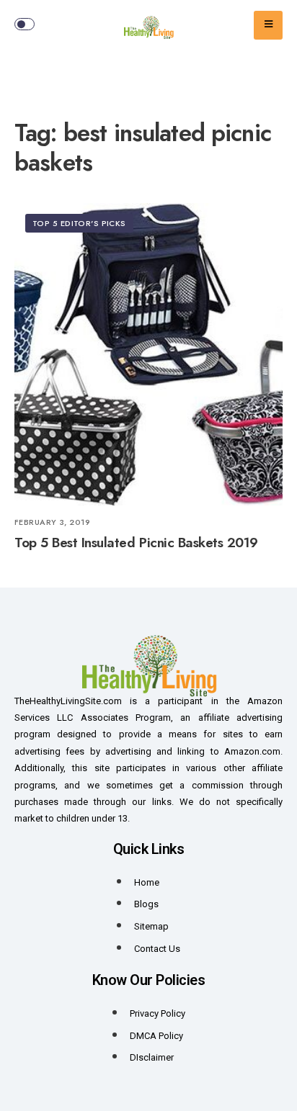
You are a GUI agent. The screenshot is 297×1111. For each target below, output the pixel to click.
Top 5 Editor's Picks (79, 223)
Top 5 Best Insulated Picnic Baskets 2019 (136, 543)
